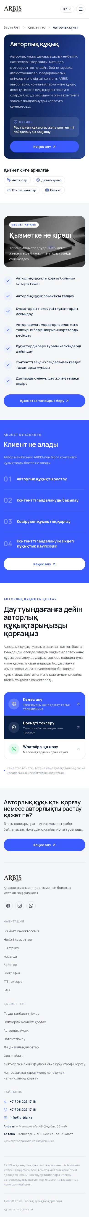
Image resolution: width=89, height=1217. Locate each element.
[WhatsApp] (31, 905)
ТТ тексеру (13, 981)
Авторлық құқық (16, 1030)
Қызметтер (37, 27)
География (12, 973)
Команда (10, 956)
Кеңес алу (42, 146)
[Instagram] (19, 905)
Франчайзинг (14, 1055)
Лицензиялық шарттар (21, 1047)
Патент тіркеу (14, 1039)
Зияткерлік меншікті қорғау (25, 1022)
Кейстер (10, 964)
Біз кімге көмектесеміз (21, 931)
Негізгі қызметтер (18, 939)
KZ (65, 9)
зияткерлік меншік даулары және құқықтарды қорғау (44, 1064)
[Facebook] (8, 905)
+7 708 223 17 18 (23, 1101)
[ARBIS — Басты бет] (12, 9)
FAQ (7, 990)
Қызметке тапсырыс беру (42, 400)
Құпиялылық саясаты (18, 1209)
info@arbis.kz (21, 1117)
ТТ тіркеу (11, 948)
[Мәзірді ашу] (80, 9)
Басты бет (12, 27)
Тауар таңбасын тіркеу (21, 1013)
